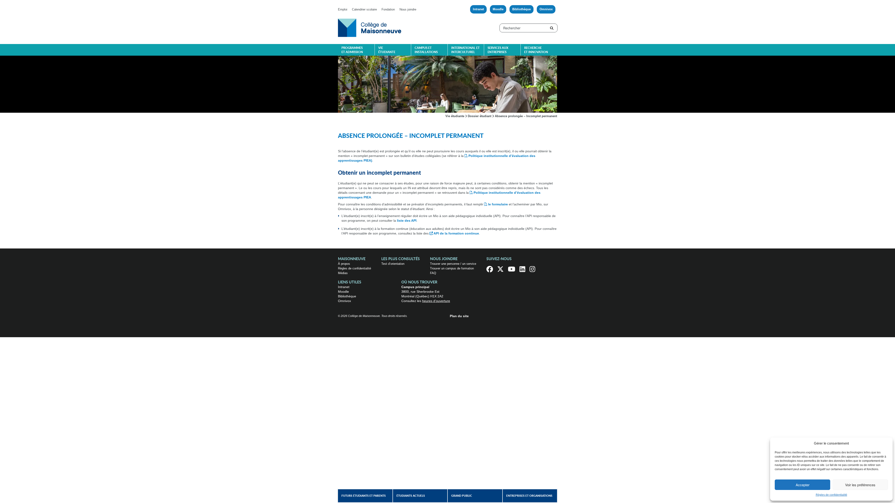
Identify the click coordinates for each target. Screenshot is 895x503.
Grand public (461, 495)
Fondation (388, 9)
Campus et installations (426, 50)
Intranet (478, 9)
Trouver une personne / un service (453, 263)
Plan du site (459, 316)
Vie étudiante (386, 50)
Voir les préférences (860, 484)
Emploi (342, 9)
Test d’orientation (392, 263)
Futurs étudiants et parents (363, 495)
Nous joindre (407, 9)
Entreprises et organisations (529, 495)
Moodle (498, 9)
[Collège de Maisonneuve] (369, 27)
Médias (343, 273)
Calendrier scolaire (364, 9)
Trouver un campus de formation (452, 268)
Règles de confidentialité (831, 494)
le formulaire (498, 204)
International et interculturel (465, 50)
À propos (344, 263)
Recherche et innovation (536, 50)
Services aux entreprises (498, 50)
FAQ (433, 273)
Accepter (802, 484)
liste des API (407, 220)
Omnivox (546, 9)
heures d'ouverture (436, 301)
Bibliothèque (521, 9)
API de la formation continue (456, 233)
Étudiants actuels (410, 495)
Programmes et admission (352, 50)
